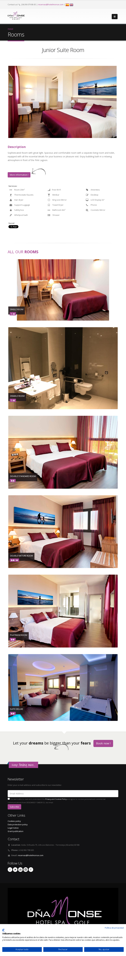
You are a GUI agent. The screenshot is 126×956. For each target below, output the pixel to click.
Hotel (10, 28)
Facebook (10, 869)
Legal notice (13, 828)
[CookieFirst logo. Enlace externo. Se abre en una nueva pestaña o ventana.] (3, 930)
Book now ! (103, 743)
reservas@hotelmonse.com (50, 4)
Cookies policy (14, 821)
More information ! (19, 174)
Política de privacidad (114, 928)
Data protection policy (18, 824)
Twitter (15, 869)
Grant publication (15, 831)
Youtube (20, 869)
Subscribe (14, 806)
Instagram (25, 869)
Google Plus (31, 869)
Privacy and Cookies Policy (56, 799)
